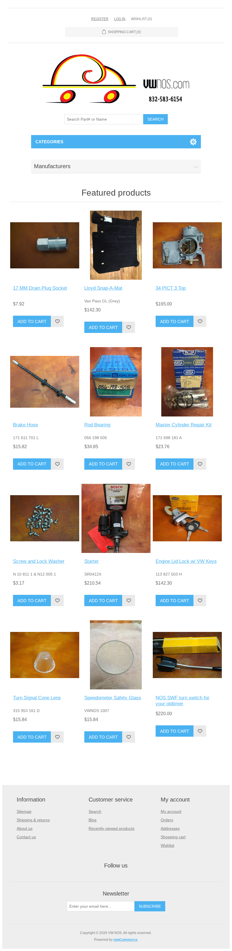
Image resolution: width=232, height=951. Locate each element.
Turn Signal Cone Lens (37, 697)
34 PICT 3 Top (171, 288)
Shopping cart (173, 837)
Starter (91, 561)
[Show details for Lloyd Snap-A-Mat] (116, 245)
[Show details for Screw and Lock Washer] (44, 518)
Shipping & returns (33, 820)
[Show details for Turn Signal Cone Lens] (44, 654)
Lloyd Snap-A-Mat (103, 288)
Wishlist (167, 845)
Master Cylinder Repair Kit (184, 425)
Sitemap (24, 811)
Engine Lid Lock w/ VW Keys (186, 561)
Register (99, 19)
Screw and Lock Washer (39, 561)
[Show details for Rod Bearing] (116, 381)
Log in (119, 19)
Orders (167, 820)
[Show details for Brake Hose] (44, 381)
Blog (92, 820)
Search (95, 811)
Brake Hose (25, 425)
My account (171, 811)
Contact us (26, 837)
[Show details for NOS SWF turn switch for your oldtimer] (187, 654)
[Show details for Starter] (116, 518)
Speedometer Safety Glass (112, 697)
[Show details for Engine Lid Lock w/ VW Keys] (187, 518)
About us (25, 828)
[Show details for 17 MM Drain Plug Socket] (44, 245)
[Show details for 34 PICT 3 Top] (187, 245)
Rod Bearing (97, 425)
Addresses (170, 828)
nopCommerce (125, 940)
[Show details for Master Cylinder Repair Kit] (187, 381)
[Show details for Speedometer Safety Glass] (116, 654)
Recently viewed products (111, 828)
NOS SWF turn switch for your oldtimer (182, 700)
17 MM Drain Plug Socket (40, 288)
